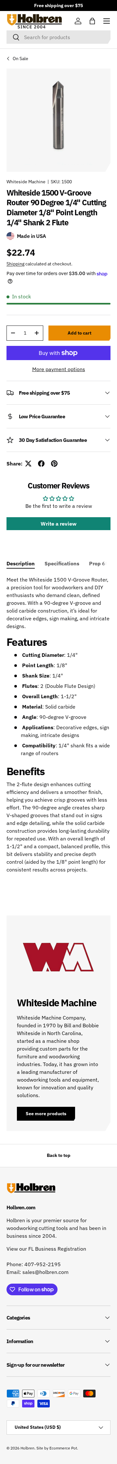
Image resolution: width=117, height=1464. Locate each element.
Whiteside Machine (26, 182)
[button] (92, 21)
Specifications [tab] (62, 563)
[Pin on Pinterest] (54, 463)
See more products (46, 1114)
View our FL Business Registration (46, 1248)
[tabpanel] (58, 727)
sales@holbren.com (45, 1272)
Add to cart (79, 333)
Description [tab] (20, 563)
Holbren (27, 1448)
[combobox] (58, 37)
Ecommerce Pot (63, 1448)
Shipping (15, 264)
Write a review (58, 523)
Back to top (59, 1155)
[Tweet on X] (28, 463)
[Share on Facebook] (41, 463)
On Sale (20, 58)
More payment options (58, 369)
